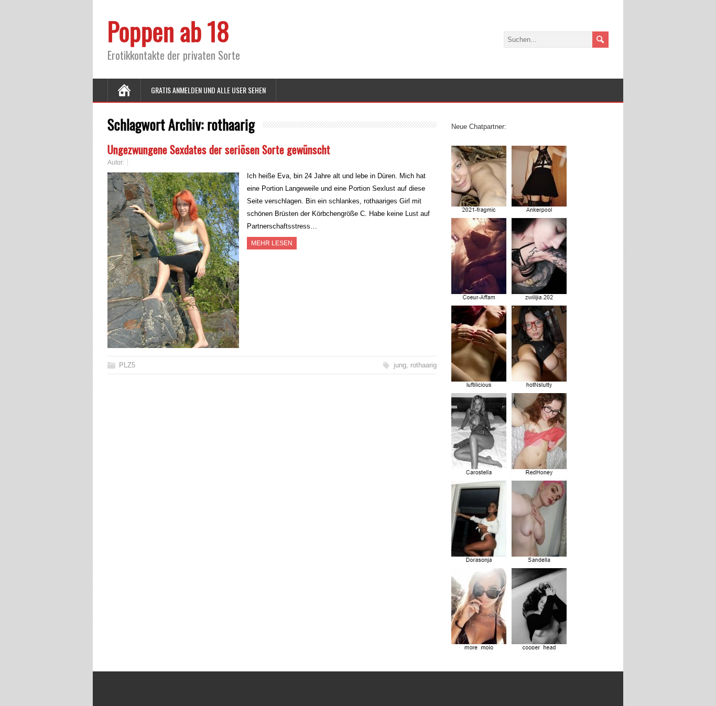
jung (400, 365)
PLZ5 (127, 365)
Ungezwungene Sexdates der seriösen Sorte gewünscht (218, 149)
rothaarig (423, 365)
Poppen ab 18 (168, 30)
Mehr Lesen (271, 243)
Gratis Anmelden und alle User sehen (208, 89)
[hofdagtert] (510, 646)
